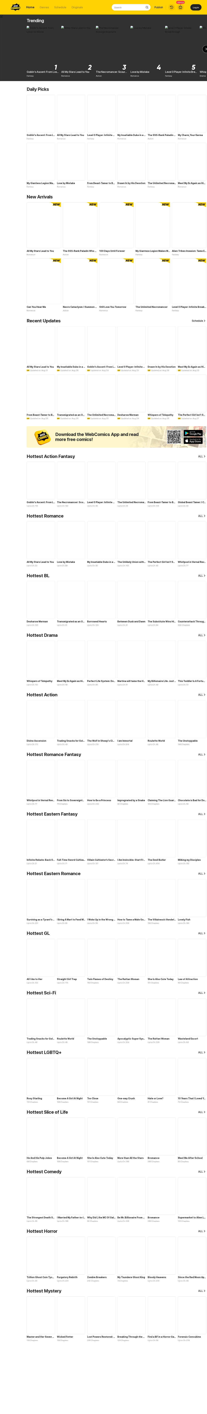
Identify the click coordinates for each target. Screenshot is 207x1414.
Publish (158, 7)
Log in (196, 7)
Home (30, 7)
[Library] (171, 7)
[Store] (180, 7)
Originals (77, 7)
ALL (200, 456)
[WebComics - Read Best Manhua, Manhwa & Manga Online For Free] (15, 7)
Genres (44, 7)
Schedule (60, 7)
